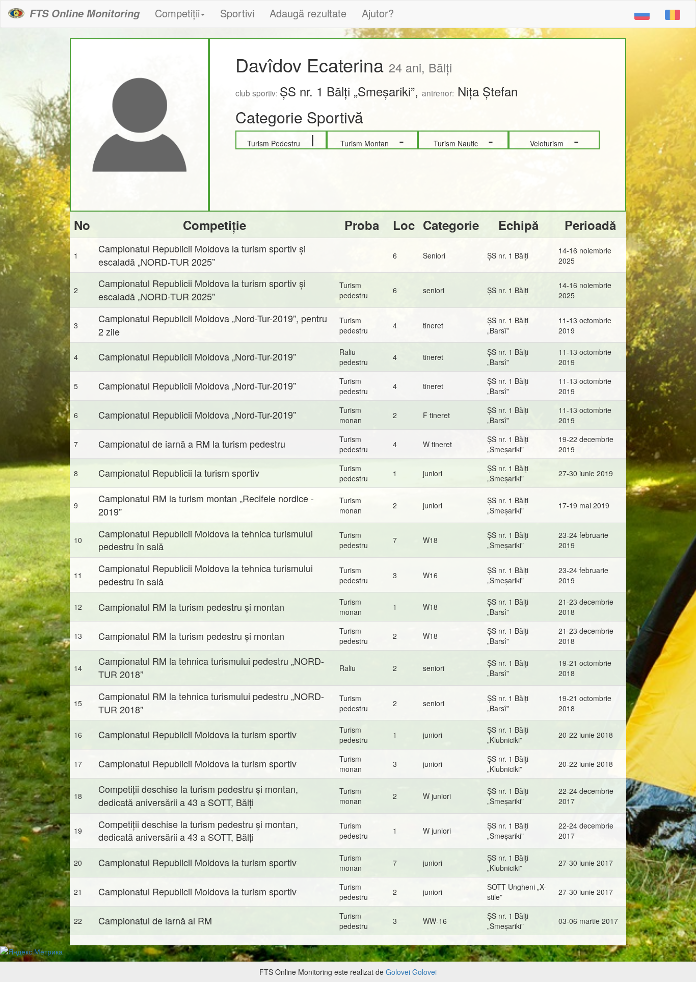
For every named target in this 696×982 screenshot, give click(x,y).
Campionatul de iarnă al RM (155, 920)
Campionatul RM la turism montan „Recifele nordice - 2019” (206, 505)
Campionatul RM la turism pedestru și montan (191, 606)
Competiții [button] (177, 13)
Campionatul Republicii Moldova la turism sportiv (197, 734)
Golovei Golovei (411, 972)
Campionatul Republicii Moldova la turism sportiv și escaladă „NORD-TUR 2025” (202, 255)
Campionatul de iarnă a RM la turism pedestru (191, 443)
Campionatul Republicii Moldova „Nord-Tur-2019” (197, 356)
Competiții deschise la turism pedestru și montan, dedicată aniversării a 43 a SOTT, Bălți (198, 795)
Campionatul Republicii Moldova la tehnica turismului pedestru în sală (205, 540)
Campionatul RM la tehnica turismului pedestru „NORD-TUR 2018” (211, 667)
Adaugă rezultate (308, 13)
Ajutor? (378, 13)
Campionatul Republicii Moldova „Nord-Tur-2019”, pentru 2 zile (212, 325)
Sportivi (237, 13)
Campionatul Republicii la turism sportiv (178, 472)
